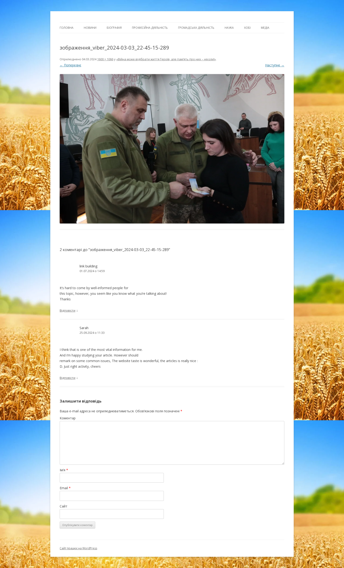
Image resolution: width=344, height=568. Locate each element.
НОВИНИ (90, 28)
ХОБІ (247, 28)
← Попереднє (70, 65)
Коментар (68, 418)
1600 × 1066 (105, 59)
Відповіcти (67, 310)
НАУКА (229, 28)
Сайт (63, 506)
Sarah (84, 327)
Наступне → (274, 65)
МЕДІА (265, 28)
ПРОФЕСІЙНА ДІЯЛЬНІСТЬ (150, 28)
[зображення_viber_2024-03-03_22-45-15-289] (172, 149)
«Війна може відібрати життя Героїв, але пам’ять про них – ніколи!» (166, 59)
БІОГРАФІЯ (114, 28)
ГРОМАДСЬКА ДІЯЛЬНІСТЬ (196, 28)
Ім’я (64, 470)
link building (89, 266)
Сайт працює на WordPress (78, 548)
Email (65, 488)
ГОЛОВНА (66, 28)
